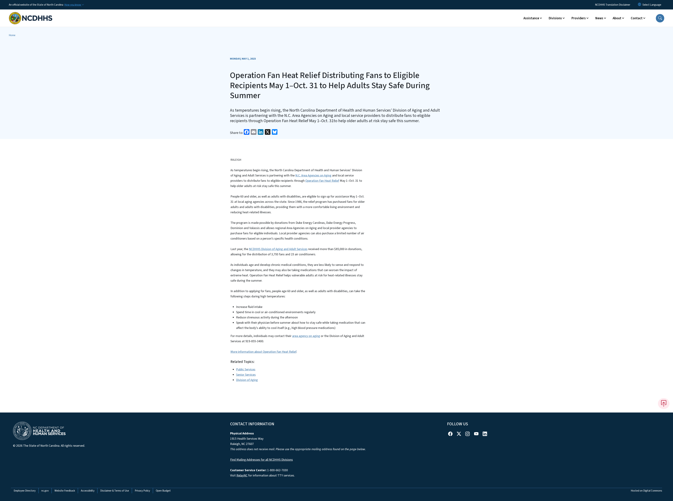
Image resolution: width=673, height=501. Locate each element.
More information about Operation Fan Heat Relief (263, 352)
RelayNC (241, 475)
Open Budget (163, 491)
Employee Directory (25, 491)
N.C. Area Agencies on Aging (313, 175)
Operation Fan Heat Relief (322, 181)
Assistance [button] (531, 18)
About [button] (617, 18)
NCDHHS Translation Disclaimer (612, 5)
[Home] (31, 14)
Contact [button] (637, 18)
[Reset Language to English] (639, 4)
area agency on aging (306, 336)
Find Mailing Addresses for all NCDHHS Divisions (261, 460)
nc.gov (45, 491)
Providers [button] (578, 18)
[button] (660, 18)
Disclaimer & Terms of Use (114, 491)
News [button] (599, 18)
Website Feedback (65, 491)
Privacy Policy (142, 491)
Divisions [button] (555, 18)
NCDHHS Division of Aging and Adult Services (278, 249)
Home (12, 35)
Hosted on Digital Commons (646, 491)
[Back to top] (663, 403)
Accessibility (87, 491)
